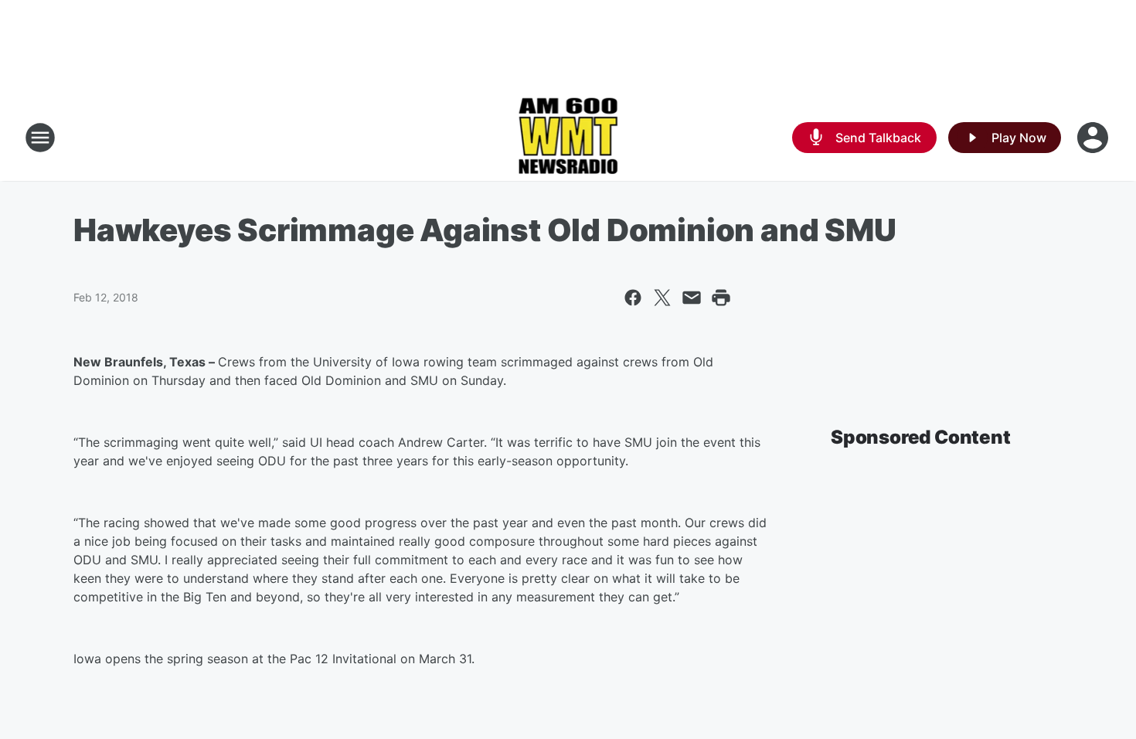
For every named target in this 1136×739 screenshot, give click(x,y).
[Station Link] (568, 137)
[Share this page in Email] (691, 297)
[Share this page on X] (662, 297)
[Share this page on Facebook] (633, 297)
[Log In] (1094, 137)
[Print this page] (721, 297)
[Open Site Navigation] (40, 137)
